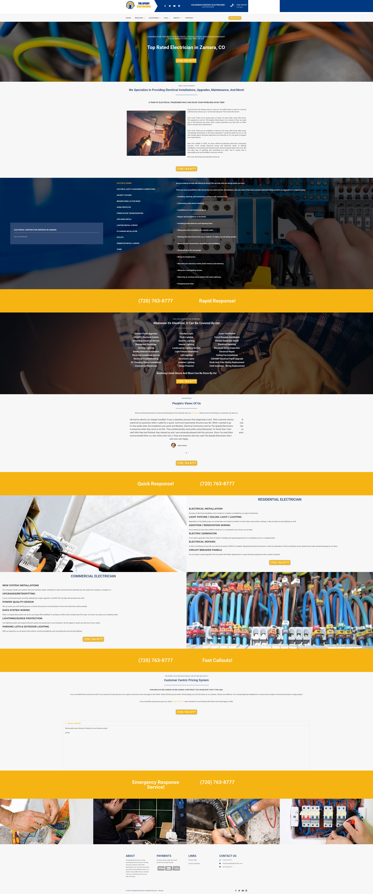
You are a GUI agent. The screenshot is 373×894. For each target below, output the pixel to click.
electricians (195, 413)
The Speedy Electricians (138, 890)
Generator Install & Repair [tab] (128, 243)
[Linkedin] (179, 6)
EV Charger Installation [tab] (127, 231)
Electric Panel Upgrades (146, 333)
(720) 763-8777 (241, 5)
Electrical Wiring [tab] (124, 183)
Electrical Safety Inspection (227, 348)
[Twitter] (169, 6)
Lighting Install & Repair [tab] (127, 225)
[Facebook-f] (165, 6)
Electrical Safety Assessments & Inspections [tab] (136, 189)
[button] (129, 433)
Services (139, 18)
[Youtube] (174, 6)
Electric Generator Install (227, 341)
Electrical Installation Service (146, 355)
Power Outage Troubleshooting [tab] (130, 213)
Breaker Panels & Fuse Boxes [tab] (128, 201)
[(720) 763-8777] (231, 5)
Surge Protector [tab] (124, 207)
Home (128, 18)
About (176, 18)
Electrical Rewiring (227, 344)
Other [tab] (119, 249)
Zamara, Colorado (74, 723)
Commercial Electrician (146, 366)
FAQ (166, 18)
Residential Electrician (146, 344)
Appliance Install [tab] (124, 219)
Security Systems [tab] (124, 195)
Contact (189, 18)
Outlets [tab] (120, 237)
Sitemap (160, 890)
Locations (153, 18)
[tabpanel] (264, 233)
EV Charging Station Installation (146, 362)
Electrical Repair (227, 351)
